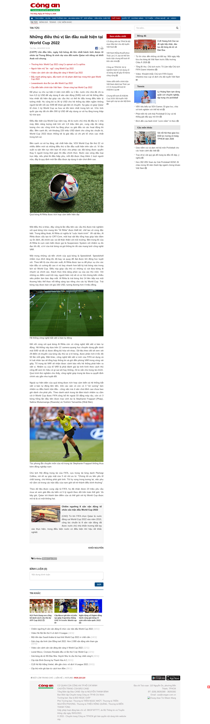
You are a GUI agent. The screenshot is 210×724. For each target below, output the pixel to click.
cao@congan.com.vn (166, 695)
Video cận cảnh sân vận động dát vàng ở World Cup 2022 (57, 73)
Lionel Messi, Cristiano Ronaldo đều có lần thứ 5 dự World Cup (59, 652)
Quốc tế (126, 18)
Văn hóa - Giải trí (102, 18)
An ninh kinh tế (75, 18)
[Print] (102, 48)
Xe (168, 18)
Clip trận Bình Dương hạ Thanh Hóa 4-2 (49, 660)
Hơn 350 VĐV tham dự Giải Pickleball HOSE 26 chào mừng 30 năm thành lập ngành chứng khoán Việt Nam (158, 165)
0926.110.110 (79, 678)
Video (173, 18)
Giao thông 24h (59, 18)
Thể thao (116, 18)
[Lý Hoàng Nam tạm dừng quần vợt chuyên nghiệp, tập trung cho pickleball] (145, 96)
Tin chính (39, 18)
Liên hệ (59, 678)
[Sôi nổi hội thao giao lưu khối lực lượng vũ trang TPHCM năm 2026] (145, 138)
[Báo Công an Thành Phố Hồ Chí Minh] (32, 18)
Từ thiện (149, 18)
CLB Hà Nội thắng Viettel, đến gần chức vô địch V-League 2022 (59, 664)
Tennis (52, 22)
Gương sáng (137, 18)
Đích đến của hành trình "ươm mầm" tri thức (156, 121)
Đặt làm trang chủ (43, 678)
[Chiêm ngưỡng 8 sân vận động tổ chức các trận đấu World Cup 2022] (45, 513)
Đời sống (88, 18)
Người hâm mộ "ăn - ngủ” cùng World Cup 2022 (52, 68)
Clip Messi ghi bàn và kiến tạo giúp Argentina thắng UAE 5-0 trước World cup (65, 617)
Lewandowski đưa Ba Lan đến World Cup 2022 (52, 83)
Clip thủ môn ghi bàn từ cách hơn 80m (48, 668)
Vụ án (47, 18)
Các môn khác (65, 22)
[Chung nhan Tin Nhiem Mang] (162, 698)
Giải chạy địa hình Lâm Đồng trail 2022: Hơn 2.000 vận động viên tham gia (64, 641)
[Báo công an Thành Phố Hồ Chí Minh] (45, 7)
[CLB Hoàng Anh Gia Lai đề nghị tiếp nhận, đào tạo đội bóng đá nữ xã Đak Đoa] (145, 46)
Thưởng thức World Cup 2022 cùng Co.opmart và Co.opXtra (58, 64)
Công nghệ (160, 18)
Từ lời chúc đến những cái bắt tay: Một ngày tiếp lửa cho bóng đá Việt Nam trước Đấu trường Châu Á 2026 (158, 59)
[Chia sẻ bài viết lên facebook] (97, 48)
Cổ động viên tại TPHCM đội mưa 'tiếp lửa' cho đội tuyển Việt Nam (118, 44)
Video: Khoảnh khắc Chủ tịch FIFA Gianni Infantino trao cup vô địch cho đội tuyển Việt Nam (158, 75)
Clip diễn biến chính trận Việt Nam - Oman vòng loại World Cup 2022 (61, 87)
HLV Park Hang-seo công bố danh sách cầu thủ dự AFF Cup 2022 (41, 617)
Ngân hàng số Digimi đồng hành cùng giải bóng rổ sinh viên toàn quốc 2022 (90, 617)
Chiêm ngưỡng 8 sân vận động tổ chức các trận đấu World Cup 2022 (62, 629)
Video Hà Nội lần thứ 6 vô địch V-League (49, 633)
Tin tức (34, 22)
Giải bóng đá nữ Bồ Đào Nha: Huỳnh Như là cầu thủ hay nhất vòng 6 (62, 656)
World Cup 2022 (38, 133)
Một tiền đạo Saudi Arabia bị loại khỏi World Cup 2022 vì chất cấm (60, 637)
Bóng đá (43, 22)
